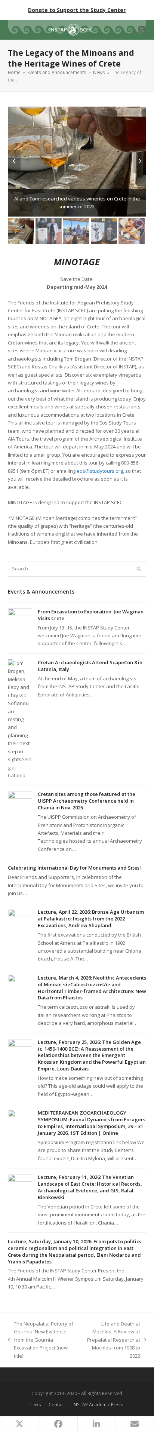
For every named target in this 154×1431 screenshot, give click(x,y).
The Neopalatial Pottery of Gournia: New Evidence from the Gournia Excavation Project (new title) (40, 1339)
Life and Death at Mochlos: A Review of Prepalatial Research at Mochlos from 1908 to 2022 (111, 1339)
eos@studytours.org (100, 471)
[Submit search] (139, 569)
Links (35, 1404)
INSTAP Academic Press (98, 1404)
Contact (57, 1404)
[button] (142, 30)
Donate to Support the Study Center (77, 9)
